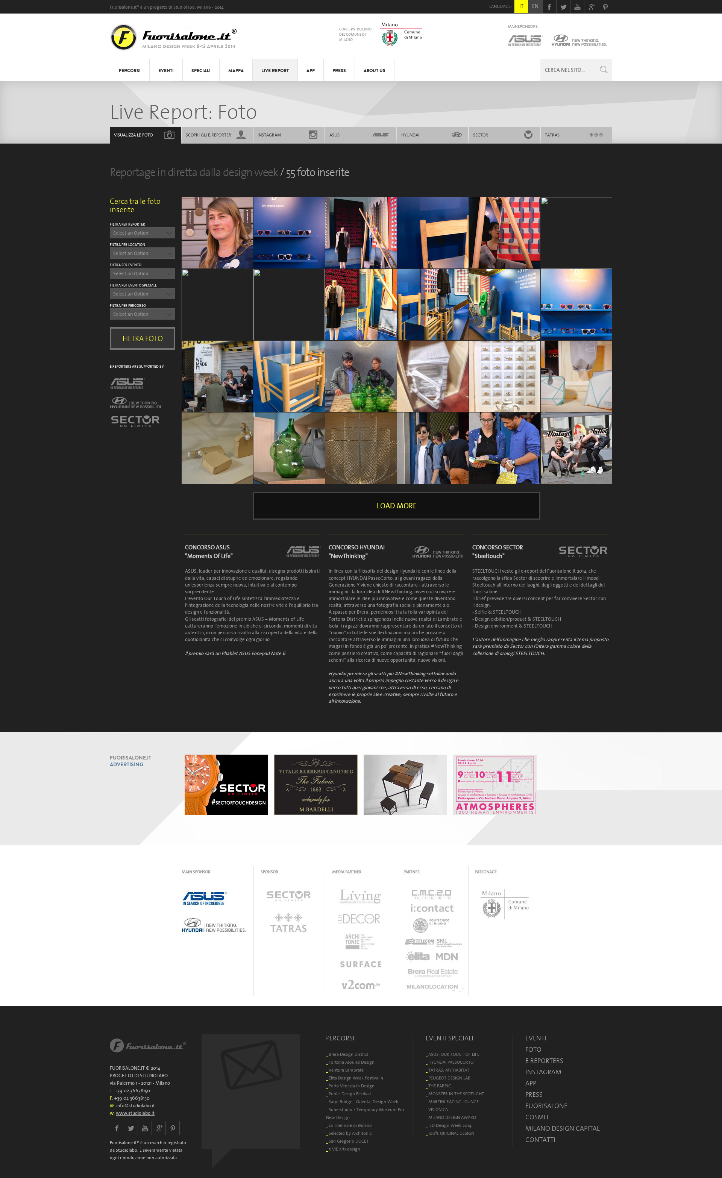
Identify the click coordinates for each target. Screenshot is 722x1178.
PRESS (339, 70)
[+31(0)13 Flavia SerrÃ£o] (217, 448)
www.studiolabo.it (135, 1113)
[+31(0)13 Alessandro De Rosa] (576, 232)
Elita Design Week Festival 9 (356, 1077)
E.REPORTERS (544, 1060)
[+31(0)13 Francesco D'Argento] (361, 376)
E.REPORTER (208, 134)
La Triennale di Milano (350, 1125)
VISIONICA (438, 1109)
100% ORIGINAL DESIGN (451, 1133)
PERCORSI (130, 70)
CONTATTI (540, 1139)
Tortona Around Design (352, 1062)
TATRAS (552, 134)
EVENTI (166, 70)
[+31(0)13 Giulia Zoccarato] (217, 232)
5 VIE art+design (344, 1148)
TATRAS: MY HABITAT (448, 1069)
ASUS (334, 134)
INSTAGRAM (269, 134)
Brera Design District (348, 1054)
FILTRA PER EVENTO (125, 265)
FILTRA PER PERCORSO (128, 305)
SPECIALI (201, 70)
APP (310, 70)
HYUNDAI (410, 134)
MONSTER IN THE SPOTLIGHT (456, 1093)
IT (521, 6)
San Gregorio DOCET (349, 1141)
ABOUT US (374, 70)
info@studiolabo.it (135, 1106)
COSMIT (537, 1117)
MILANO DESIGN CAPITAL (562, 1128)
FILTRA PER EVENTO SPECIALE (133, 285)
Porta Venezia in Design (352, 1085)
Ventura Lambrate (346, 1069)
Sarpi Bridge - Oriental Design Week (363, 1101)
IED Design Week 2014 (450, 1125)
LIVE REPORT (275, 70)
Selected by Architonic (350, 1133)
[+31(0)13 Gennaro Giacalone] (217, 376)
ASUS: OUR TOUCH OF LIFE (453, 1054)
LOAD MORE (397, 506)
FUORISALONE (546, 1106)
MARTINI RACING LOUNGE (453, 1101)
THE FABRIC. (440, 1085)
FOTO (133, 134)
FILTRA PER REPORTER (127, 224)
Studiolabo (184, 7)
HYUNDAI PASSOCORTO (450, 1062)
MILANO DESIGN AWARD (452, 1117)
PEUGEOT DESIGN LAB (449, 1077)
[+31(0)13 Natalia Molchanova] (361, 304)
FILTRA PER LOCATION (127, 244)
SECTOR (480, 134)
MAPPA (236, 70)
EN (535, 6)
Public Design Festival (350, 1093)
